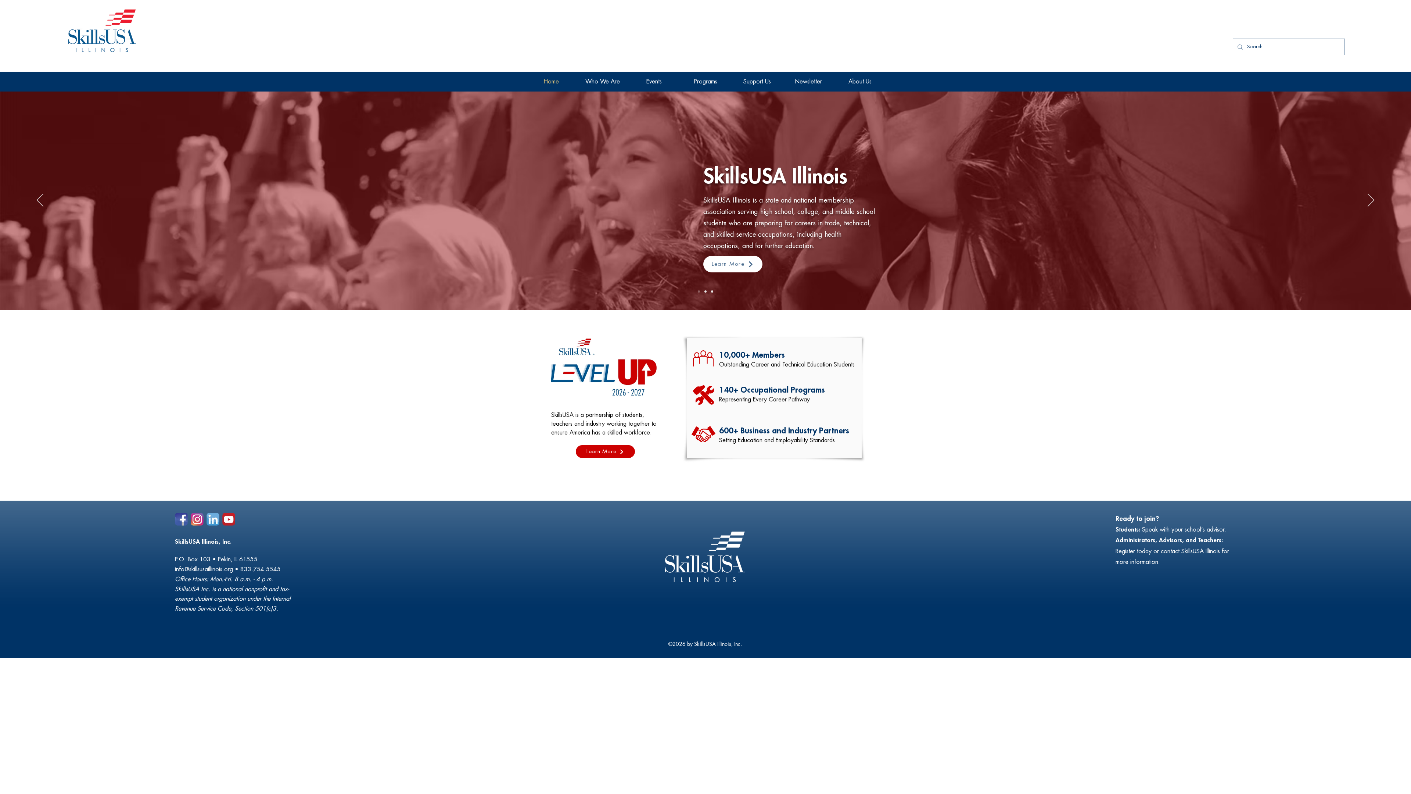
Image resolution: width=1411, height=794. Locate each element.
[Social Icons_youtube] (228, 519)
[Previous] (40, 201)
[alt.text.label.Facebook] (181, 519)
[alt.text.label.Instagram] (197, 519)
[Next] (1371, 201)
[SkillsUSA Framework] (705, 291)
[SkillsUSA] (699, 291)
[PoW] (712, 291)
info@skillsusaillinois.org (204, 569)
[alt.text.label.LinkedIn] (213, 519)
